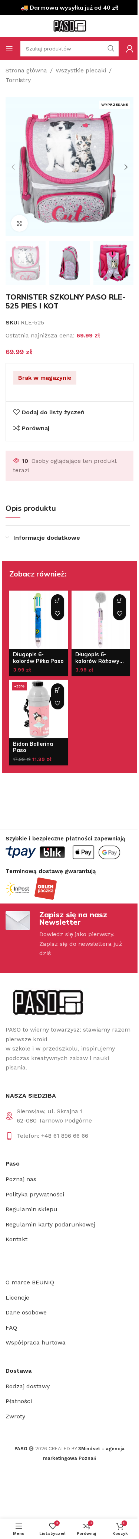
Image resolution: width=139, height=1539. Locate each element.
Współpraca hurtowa (36, 1342)
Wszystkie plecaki (81, 70)
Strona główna (26, 70)
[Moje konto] (129, 48)
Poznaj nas (21, 1179)
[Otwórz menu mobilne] (9, 48)
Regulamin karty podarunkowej (50, 1224)
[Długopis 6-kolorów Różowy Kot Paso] (101, 620)
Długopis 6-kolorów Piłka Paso (38, 657)
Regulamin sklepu (31, 1209)
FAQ (11, 1327)
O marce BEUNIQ (30, 1282)
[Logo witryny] (69, 25)
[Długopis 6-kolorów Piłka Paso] (38, 620)
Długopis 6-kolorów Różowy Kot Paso (97, 661)
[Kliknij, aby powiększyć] (19, 223)
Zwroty (15, 1416)
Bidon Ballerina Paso (33, 747)
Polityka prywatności (35, 1194)
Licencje (17, 1297)
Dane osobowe (26, 1312)
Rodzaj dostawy (28, 1386)
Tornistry (18, 80)
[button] (13, 167)
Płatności (19, 1401)
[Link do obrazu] (47, 1002)
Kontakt (16, 1239)
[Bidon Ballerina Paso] (38, 709)
